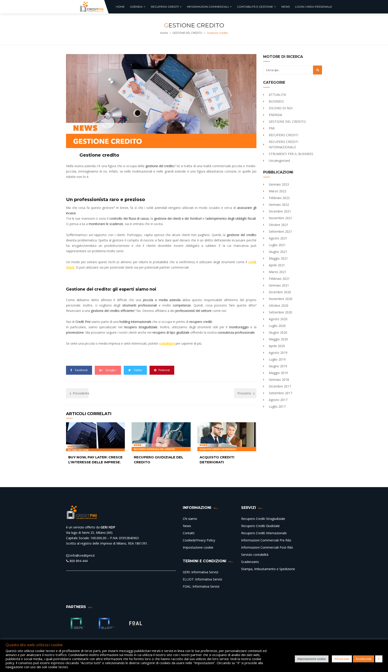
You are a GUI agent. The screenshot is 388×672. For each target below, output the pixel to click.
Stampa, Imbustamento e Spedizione (268, 569)
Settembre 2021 (280, 231)
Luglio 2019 (277, 359)
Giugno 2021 (278, 252)
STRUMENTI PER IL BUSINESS (291, 154)
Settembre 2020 (280, 312)
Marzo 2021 (277, 272)
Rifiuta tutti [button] (342, 659)
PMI (272, 128)
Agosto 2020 (278, 319)
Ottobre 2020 (278, 305)
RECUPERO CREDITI (283, 135)
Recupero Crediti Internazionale (264, 533)
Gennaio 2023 (279, 184)
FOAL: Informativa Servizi (201, 586)
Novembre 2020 (280, 299)
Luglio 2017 (277, 406)
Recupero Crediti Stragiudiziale (263, 519)
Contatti (188, 533)
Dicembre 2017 (280, 386)
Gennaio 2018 (279, 379)
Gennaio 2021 (279, 285)
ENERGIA (275, 115)
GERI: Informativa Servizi (200, 572)
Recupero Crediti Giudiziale (260, 526)
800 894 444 (78, 561)
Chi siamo (190, 519)
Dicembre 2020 (280, 292)
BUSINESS (276, 101)
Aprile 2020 (277, 346)
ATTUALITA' (278, 94)
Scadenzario (250, 562)
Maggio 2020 (278, 339)
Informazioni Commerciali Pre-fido (266, 540)
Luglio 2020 (277, 326)
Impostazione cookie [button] (312, 659)
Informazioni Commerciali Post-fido (267, 547)
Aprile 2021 (277, 265)
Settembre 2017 (280, 393)
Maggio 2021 (278, 258)
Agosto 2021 (278, 238)
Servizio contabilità (254, 554)
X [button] (379, 659)
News (187, 526)
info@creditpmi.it (82, 555)
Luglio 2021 (277, 245)
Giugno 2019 (278, 366)
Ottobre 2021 (278, 225)
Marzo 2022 (277, 191)
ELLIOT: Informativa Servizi (202, 579)
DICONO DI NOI (281, 108)
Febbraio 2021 (279, 278)
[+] (95, 436)
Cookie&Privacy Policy (199, 540)
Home (164, 33)
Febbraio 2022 (279, 198)
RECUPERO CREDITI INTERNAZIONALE (283, 144)
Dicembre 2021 (280, 211)
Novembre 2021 (280, 218)
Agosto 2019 (278, 352)
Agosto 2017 (278, 400)
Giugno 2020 (278, 332)
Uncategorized (279, 160)
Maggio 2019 (278, 373)
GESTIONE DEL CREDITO (187, 33)
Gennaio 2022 (279, 204)
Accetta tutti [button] (363, 659)
